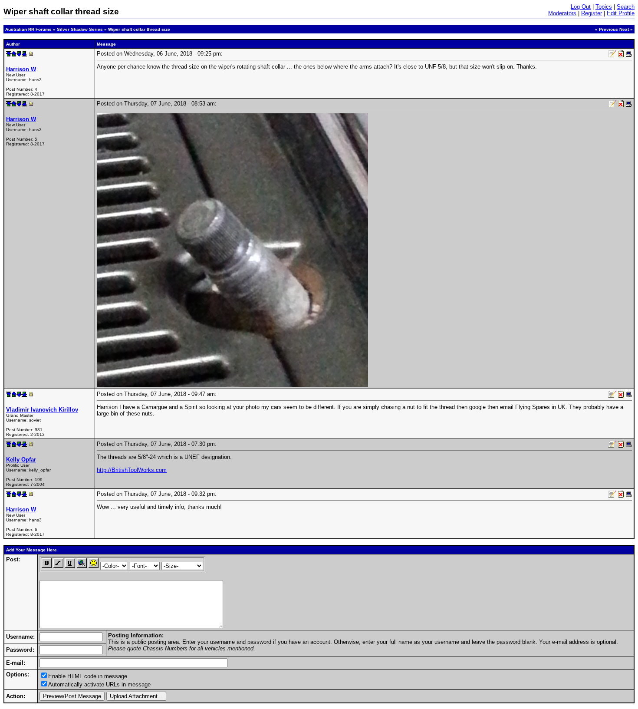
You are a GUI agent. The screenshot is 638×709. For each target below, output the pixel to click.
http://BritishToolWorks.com (132, 470)
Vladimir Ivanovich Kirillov (42, 409)
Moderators (562, 13)
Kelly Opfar (21, 459)
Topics (603, 6)
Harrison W (21, 69)
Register (591, 13)
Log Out (581, 6)
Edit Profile (621, 13)
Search (626, 6)
